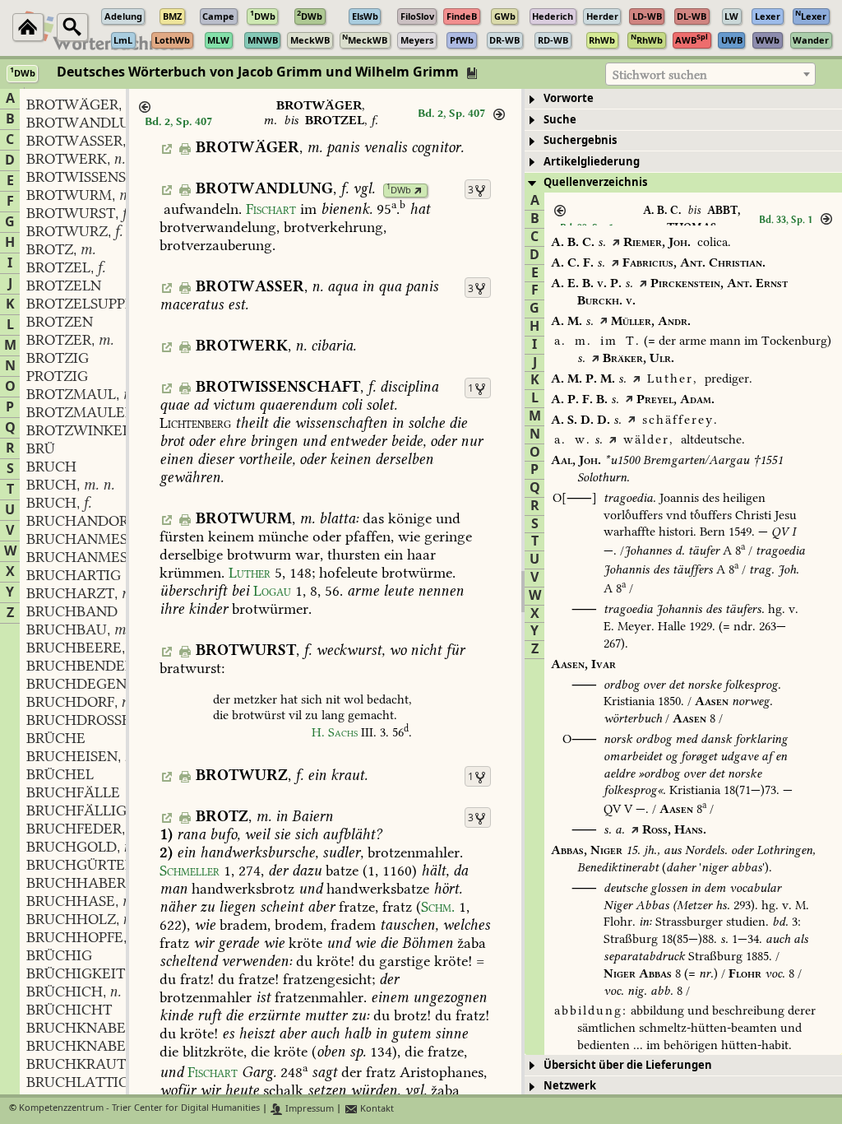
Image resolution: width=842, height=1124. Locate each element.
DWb (398, 190)
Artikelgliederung (592, 162)
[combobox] (710, 74)
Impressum (308, 1109)
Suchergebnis (580, 140)
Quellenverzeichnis (595, 182)
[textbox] (710, 74)
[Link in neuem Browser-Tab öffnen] (418, 190)
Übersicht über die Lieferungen (628, 1065)
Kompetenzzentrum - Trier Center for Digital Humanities (139, 1109)
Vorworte (569, 98)
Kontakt (376, 1109)
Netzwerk (570, 1086)
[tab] (683, 99)
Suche (560, 120)
